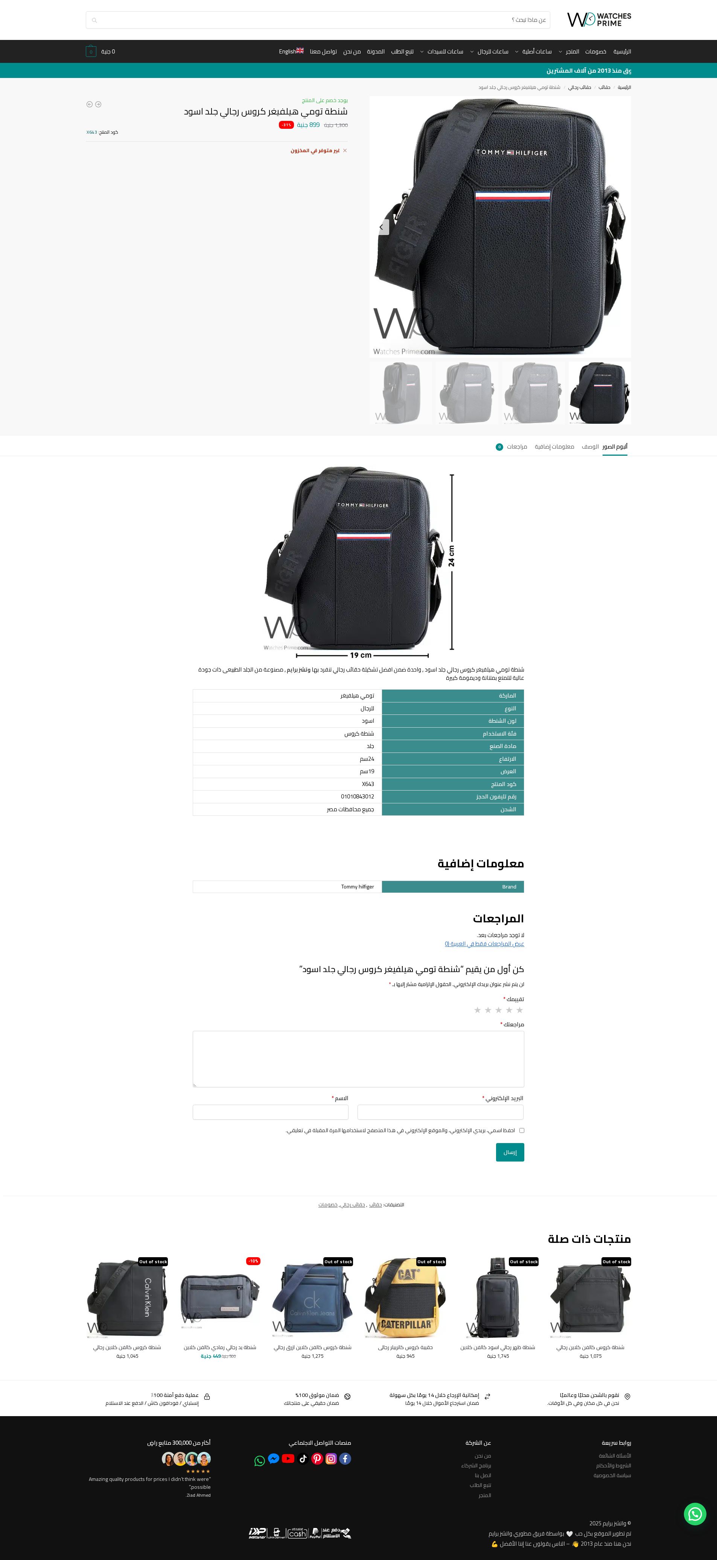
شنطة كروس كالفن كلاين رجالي (590, 1347)
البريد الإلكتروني (503, 1098)
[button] (100, 51)
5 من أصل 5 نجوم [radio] (477, 1010)
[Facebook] (345, 1459)
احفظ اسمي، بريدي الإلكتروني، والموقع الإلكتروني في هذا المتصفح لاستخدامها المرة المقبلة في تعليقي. (400, 1130)
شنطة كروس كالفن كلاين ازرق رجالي (313, 1347)
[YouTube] (288, 1458)
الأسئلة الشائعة (615, 1456)
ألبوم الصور (615, 446)
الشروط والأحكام (613, 1465)
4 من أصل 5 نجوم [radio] (487, 1010)
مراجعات (512, 446)
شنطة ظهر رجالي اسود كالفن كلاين (497, 1347)
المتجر (485, 1495)
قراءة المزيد (590, 1371)
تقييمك (513, 999)
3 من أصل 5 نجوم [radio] (498, 1010)
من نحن (483, 1456)
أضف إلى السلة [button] (238, 1367)
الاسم (340, 1098)
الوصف (590, 446)
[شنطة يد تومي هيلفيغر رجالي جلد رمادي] (89, 104)
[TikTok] (303, 1459)
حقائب (604, 87)
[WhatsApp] (260, 1461)
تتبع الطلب (480, 1485)
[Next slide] (381, 227)
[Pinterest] (317, 1459)
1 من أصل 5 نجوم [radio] (519, 1010)
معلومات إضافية (554, 446)
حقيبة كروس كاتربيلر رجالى (405, 1347)
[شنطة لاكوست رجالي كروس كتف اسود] (98, 104)
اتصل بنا (483, 1475)
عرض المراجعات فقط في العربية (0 (484, 943)
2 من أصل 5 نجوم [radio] (508, 1010)
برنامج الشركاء (476, 1465)
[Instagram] (331, 1458)
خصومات (328, 1204)
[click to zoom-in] (500, 227)
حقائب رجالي (579, 87)
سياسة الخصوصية (612, 1475)
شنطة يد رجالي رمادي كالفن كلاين (220, 1347)
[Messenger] (273, 1458)
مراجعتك (512, 1024)
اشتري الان (199, 1367)
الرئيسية (624, 87)
